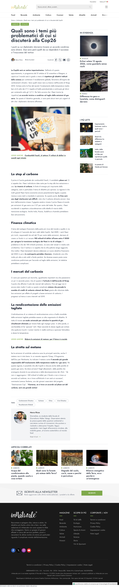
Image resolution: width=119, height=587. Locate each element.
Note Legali (94, 533)
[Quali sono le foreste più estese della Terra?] (47, 458)
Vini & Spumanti (80, 544)
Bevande (24, 15)
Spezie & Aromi (79, 530)
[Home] (19, 7)
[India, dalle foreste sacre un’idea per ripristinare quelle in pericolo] (86, 153)
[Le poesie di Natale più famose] (86, 168)
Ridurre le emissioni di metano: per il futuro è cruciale (46, 339)
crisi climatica (61, 401)
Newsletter (93, 2)
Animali (94, 15)
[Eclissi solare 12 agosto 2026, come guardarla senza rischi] (94, 46)
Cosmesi (60, 15)
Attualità (82, 15)
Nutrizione (77, 526)
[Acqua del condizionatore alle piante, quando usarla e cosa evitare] (22, 458)
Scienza (76, 537)
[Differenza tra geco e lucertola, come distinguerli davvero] (94, 81)
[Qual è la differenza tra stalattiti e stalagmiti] (86, 140)
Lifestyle (76, 533)
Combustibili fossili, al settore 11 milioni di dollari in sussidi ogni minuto (38, 156)
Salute (71, 15)
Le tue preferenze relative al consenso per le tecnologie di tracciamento (95, 584)
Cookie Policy (95, 526)
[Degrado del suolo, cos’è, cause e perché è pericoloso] (72, 458)
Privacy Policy (95, 523)
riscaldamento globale (26, 405)
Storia (76, 540)
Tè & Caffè (77, 519)
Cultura (48, 15)
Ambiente (36, 15)
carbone (41, 401)
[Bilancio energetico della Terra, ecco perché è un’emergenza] (97, 458)
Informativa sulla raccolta (7, 586)
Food (13, 15)
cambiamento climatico (26, 401)
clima (50, 401)
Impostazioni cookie (97, 530)
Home (13, 20)
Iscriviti (91, 493)
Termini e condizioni (98, 519)
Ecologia (77, 523)
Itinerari (62, 540)
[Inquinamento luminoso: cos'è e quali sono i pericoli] (86, 127)
